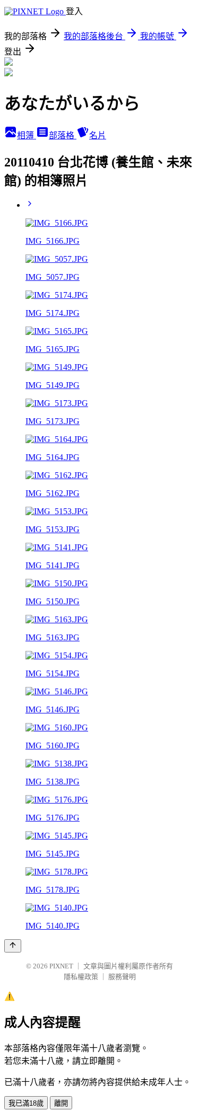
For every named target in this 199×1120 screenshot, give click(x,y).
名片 (97, 135)
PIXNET (61, 966)
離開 (61, 1103)
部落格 (62, 135)
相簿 (26, 135)
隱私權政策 (81, 977)
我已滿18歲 (26, 1103)
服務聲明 (122, 977)
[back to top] (12, 946)
